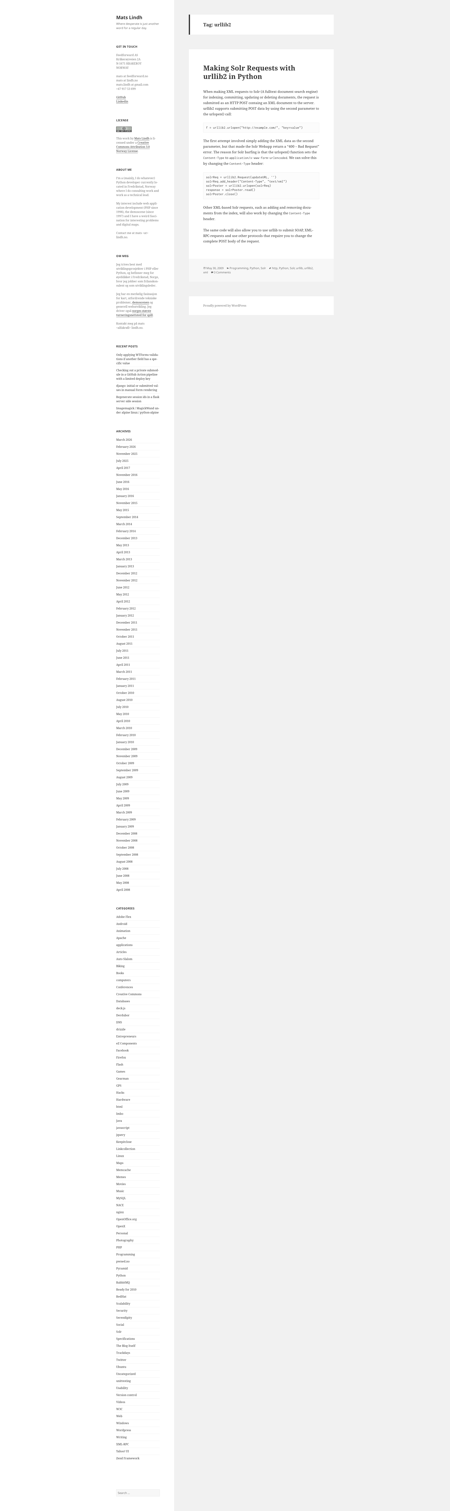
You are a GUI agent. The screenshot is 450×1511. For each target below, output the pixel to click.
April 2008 (123, 890)
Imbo (119, 1114)
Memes (121, 1177)
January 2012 (125, 615)
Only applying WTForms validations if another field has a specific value (137, 359)
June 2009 (122, 791)
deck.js (120, 1008)
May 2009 (122, 798)
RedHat (121, 1296)
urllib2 (308, 268)
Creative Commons (129, 994)
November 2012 (126, 580)
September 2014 (127, 517)
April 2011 (123, 665)
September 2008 (127, 854)
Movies (121, 1184)
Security (121, 1311)
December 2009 (126, 749)
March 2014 (124, 524)
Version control (126, 1395)
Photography (125, 1240)
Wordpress (123, 1430)
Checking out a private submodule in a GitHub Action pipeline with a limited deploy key (137, 374)
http (275, 268)
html (119, 1107)
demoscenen (140, 302)
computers (123, 980)
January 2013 (125, 566)
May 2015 (122, 510)
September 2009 (127, 770)
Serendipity (124, 1318)
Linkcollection (125, 1149)
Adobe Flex (123, 917)
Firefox (121, 1057)
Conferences (124, 987)
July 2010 (122, 707)
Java (119, 1121)
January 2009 (125, 826)
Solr (119, 1332)
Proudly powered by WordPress (224, 305)
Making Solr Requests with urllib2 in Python (249, 72)
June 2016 (122, 482)
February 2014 (126, 531)
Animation (123, 931)
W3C (119, 1409)
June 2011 (122, 658)
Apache (121, 938)
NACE (120, 1205)
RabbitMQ (123, 1282)
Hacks (120, 1093)
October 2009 (125, 763)
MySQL (121, 1198)
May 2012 (122, 594)
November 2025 (126, 454)
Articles (121, 952)
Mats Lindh (129, 17)
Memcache (123, 1170)
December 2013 (126, 538)
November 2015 (126, 503)
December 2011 (126, 622)
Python (121, 1275)
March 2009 (124, 812)
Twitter (121, 1360)
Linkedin (122, 101)
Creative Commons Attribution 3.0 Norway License (133, 147)
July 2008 (122, 869)
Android (121, 924)
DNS (119, 1022)
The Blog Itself (125, 1346)
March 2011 (124, 672)
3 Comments (222, 272)
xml (205, 272)
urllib (299, 268)
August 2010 (124, 700)
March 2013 (124, 559)
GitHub (121, 97)
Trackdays (123, 1353)
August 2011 (124, 644)
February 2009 (126, 819)
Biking (120, 966)
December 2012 (126, 573)
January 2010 (125, 742)
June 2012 (122, 587)
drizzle (121, 1029)
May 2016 (122, 489)
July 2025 (122, 461)
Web (119, 1416)
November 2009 (126, 756)
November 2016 (126, 475)
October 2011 (125, 637)
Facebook (122, 1050)
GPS (118, 1085)
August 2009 (124, 777)
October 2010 (125, 693)
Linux (120, 1156)
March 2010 (124, 728)
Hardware (123, 1100)
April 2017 (123, 468)
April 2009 (123, 805)
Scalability (123, 1303)
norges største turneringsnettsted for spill (134, 313)
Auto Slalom (124, 959)
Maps (119, 1163)
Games (120, 1071)
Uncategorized (126, 1374)
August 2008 (124, 862)
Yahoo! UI (122, 1451)
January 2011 (125, 686)
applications (124, 945)
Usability (122, 1388)
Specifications (125, 1339)
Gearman (122, 1078)
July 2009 (122, 784)
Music (120, 1191)
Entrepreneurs (126, 1036)
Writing (121, 1437)
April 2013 (123, 552)
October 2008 (125, 847)
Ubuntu (121, 1367)
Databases (123, 1001)
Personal (122, 1233)
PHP (119, 1247)
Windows (122, 1423)
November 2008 (126, 840)
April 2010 (123, 721)
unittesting (123, 1381)
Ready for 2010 (126, 1289)
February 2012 (126, 608)
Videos (120, 1402)
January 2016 (125, 496)
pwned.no (123, 1261)
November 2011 (126, 629)
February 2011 (126, 679)
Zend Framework (127, 1458)
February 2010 (126, 735)
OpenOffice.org (126, 1219)
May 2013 (122, 545)
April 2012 (123, 601)
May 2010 (122, 714)
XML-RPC (122, 1444)
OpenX (120, 1226)
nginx (120, 1212)
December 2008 (126, 833)
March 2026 (124, 440)
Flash (119, 1064)
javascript (123, 1128)
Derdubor (123, 1015)
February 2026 (126, 447)
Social (120, 1325)
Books (120, 973)
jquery (120, 1135)
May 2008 (122, 883)
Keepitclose (124, 1142)
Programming (125, 1254)
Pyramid (122, 1268)
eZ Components (126, 1043)
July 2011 (122, 651)
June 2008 (122, 876)
